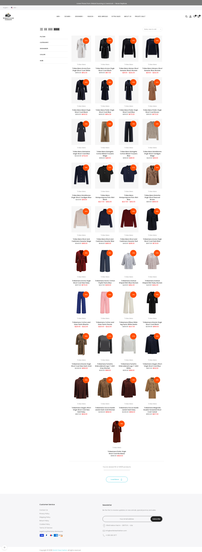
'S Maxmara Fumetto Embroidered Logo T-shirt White (128, 366)
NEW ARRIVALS (103, 16)
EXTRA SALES (116, 16)
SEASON (90, 16)
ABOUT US (127, 16)
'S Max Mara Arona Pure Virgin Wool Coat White (81, 69)
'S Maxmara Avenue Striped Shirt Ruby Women (152, 282)
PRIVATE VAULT (140, 16)
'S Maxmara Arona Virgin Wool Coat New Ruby (81, 282)
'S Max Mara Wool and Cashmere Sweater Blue (105, 240)
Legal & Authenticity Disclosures (51, 531)
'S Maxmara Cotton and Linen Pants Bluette (81, 323)
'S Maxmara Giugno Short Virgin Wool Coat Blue (152, 365)
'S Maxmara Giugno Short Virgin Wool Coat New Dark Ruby (81, 410)
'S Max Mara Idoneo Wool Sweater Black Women (128, 69)
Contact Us (43, 510)
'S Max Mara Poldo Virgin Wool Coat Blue (105, 111)
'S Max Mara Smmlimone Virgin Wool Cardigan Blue (81, 196)
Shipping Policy (44, 517)
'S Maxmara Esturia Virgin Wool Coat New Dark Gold (81, 365)
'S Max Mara (81, 64)
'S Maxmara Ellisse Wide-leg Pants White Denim (128, 323)
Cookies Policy (44, 524)
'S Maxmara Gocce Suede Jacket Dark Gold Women (105, 409)
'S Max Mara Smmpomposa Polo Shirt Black (105, 197)
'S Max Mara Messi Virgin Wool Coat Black (81, 111)
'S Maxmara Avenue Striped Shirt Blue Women (128, 282)
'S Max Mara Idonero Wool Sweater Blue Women (152, 69)
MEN (58, 16)
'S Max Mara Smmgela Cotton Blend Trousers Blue (128, 154)
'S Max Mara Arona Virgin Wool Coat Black (105, 69)
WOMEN (67, 16)
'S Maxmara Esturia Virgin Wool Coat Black (152, 323)
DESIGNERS (79, 16)
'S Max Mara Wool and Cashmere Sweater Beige (81, 240)
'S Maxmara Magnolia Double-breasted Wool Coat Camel (152, 410)
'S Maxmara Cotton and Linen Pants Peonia (105, 323)
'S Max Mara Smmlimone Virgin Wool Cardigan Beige (152, 154)
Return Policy (44, 521)
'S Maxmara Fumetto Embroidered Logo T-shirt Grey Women (105, 366)
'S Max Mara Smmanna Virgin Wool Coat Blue (81, 153)
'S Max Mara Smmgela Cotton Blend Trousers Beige (105, 154)
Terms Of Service (45, 528)
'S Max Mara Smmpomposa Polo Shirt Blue (128, 197)
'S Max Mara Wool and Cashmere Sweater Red (129, 240)
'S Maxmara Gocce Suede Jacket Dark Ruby (128, 409)
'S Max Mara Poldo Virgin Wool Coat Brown (152, 111)
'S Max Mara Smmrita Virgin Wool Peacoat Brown (152, 197)
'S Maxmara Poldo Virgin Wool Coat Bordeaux (117, 452)
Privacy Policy (44, 514)
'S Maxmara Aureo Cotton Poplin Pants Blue (105, 282)
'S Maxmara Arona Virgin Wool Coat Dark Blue (152, 240)
